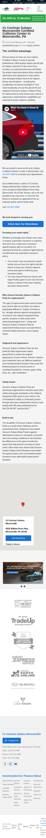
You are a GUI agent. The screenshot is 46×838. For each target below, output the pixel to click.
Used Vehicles (8, 784)
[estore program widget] (23, 673)
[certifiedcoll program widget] (23, 686)
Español (37, 791)
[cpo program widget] (23, 641)
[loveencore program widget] (23, 701)
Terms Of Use (20, 826)
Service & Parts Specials (18, 796)
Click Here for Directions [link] (23, 224)
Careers (37, 798)
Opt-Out (37, 826)
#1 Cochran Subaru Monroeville (6, 826)
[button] (34, 85)
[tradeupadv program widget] (23, 620)
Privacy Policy (14, 826)
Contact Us (13, 740)
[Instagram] (10, 764)
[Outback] (23, 573)
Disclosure (38, 18)
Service (18, 775)
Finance (28, 775)
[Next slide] (24, 586)
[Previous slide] (21, 586)
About (37, 775)
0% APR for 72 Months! (16, 18)
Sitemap (26, 826)
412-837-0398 (8, 174)
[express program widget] (23, 660)
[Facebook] (5, 764)
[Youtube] (15, 764)
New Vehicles (7, 781)
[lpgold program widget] (23, 604)
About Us (37, 795)
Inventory (8, 775)
